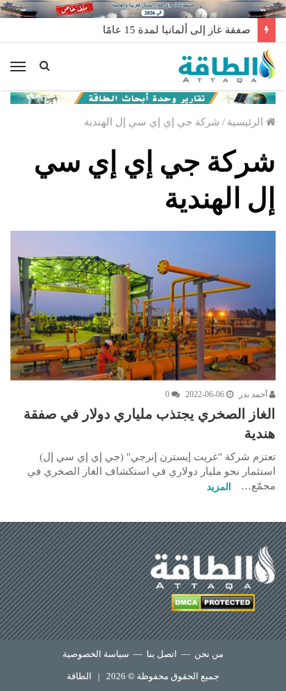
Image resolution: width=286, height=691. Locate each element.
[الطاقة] (227, 66)
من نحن (209, 654)
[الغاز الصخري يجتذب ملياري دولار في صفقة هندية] (143, 305)
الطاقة (79, 676)
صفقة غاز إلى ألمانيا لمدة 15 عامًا (177, 29)
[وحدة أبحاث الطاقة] (143, 97)
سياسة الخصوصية (95, 654)
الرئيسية (246, 122)
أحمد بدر (254, 394)
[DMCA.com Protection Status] (213, 604)
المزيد (219, 487)
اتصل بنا (161, 654)
